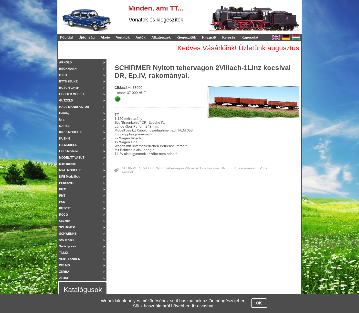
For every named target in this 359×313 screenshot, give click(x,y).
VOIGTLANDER (69, 259)
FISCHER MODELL (72, 94)
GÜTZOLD (66, 100)
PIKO (62, 189)
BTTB (63, 75)
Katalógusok (82, 289)
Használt (209, 37)
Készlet (127, 172)
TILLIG (63, 252)
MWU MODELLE (70, 170)
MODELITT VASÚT (71, 157)
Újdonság (87, 37)
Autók (141, 37)
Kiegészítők (186, 37)
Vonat (264, 168)
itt (194, 305)
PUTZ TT (65, 208)
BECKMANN (68, 69)
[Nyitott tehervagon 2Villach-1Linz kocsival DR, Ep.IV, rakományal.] (254, 102)
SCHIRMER (67, 227)
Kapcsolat (250, 37)
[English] (276, 37)
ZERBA (64, 271)
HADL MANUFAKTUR (74, 107)
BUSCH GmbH (69, 88)
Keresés (229, 37)
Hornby (64, 113)
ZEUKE (64, 278)
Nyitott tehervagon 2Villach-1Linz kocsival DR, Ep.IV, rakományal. (206, 168)
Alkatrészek (161, 37)
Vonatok (123, 37)
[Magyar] (296, 37)
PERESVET (67, 183)
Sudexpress (67, 246)
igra (61, 119)
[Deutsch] (286, 37)
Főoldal (66, 37)
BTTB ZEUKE (68, 81)
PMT (62, 195)
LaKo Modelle (68, 151)
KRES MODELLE (70, 132)
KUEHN (64, 138)
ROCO (63, 214)
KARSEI (64, 126)
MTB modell (67, 164)
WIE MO (64, 265)
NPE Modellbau (69, 176)
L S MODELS (68, 145)
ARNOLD (65, 62)
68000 (148, 168)
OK (259, 303)
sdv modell (66, 240)
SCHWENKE (67, 233)
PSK (62, 202)
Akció (105, 37)
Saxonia (64, 221)
